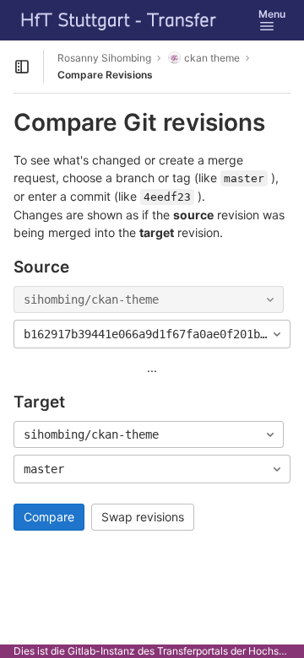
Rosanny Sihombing (104, 57)
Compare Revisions (105, 74)
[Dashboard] (119, 20)
